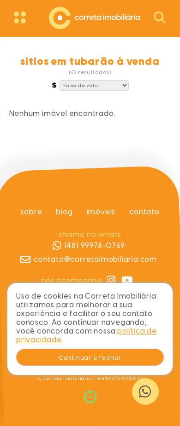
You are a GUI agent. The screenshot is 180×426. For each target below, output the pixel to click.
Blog (64, 211)
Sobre (31, 211)
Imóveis (100, 211)
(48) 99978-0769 (94, 245)
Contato (144, 211)
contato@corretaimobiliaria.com (95, 259)
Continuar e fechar (90, 357)
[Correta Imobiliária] (90, 17)
